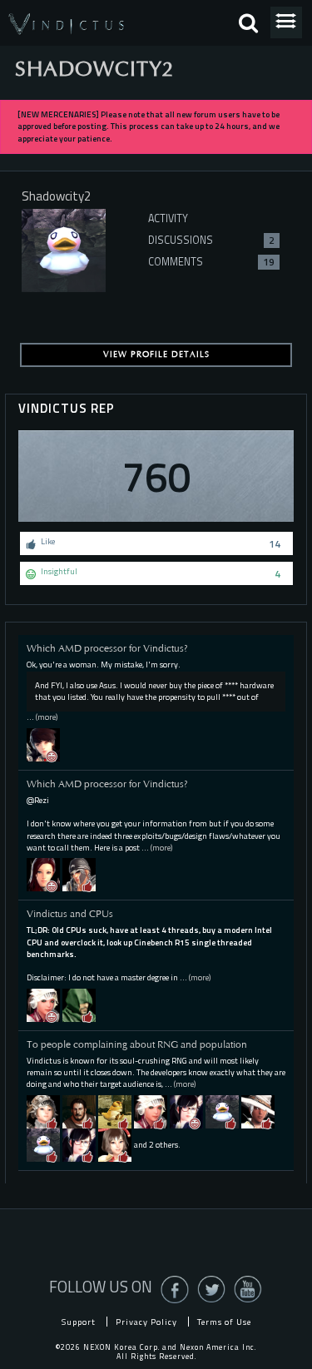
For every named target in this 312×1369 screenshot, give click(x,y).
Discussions (211, 240)
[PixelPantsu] (258, 1110)
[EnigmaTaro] (79, 1110)
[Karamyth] (186, 1110)
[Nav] (79, 1004)
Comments (211, 262)
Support (79, 1321)
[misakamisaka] (114, 1144)
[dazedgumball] (114, 1110)
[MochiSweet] (79, 1144)
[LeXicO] (79, 874)
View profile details (156, 355)
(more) (46, 717)
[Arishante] (43, 874)
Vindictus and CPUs (70, 914)
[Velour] (43, 1144)
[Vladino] (43, 1110)
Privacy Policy (146, 1321)
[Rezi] (43, 743)
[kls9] (43, 1004)
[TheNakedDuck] (222, 1110)
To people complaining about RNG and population (137, 1044)
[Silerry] (150, 1110)
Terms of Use (224, 1321)
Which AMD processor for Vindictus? (107, 648)
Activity (168, 218)
